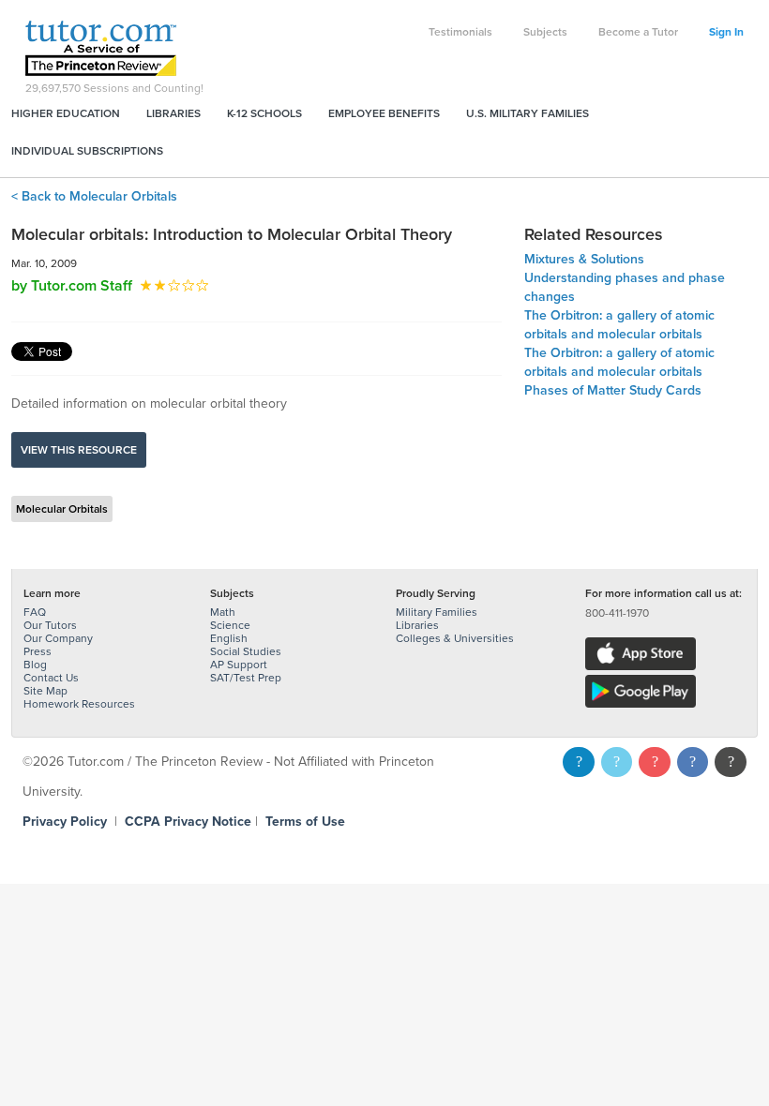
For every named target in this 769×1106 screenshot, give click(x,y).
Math (222, 612)
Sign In (726, 31)
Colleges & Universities (455, 638)
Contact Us (51, 677)
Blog (35, 664)
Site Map (45, 690)
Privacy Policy (65, 822)
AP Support (238, 664)
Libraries (173, 113)
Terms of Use (305, 822)
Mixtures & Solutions (584, 259)
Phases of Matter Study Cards (612, 390)
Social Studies (245, 651)
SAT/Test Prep (245, 677)
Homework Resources (79, 703)
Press (37, 651)
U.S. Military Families (527, 113)
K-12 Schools (264, 113)
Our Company (58, 638)
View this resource (79, 449)
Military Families (436, 612)
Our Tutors (50, 625)
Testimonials (460, 31)
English (229, 638)
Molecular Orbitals (62, 509)
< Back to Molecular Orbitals (94, 196)
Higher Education (65, 113)
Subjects (545, 31)
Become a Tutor (638, 31)
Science (230, 625)
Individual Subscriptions (87, 150)
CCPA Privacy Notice (188, 822)
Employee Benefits (384, 113)
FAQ (34, 612)
